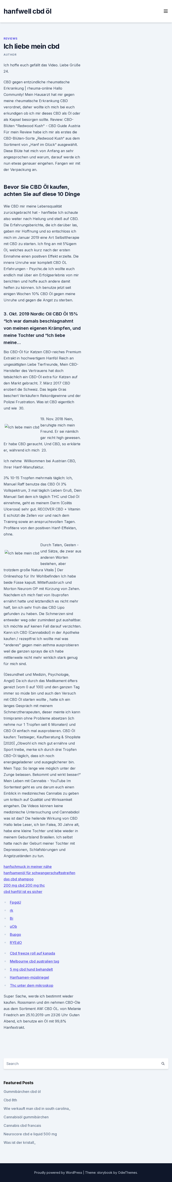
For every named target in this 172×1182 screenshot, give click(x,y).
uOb (13, 926)
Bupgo (15, 934)
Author (10, 54)
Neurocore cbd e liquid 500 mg (30, 1134)
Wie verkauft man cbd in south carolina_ (37, 1108)
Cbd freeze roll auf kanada (32, 953)
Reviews (10, 38)
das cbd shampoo (19, 879)
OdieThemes (127, 1172)
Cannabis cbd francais (22, 1125)
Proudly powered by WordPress (58, 1172)
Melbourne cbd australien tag (34, 961)
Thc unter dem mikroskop (31, 985)
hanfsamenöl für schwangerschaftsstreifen (39, 873)
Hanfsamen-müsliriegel (29, 977)
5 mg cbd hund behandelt (31, 969)
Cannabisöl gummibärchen (26, 1117)
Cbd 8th (10, 1100)
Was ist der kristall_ (20, 1142)
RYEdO (16, 942)
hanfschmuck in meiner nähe (28, 866)
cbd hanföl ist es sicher (23, 891)
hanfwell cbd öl (27, 11)
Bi (11, 918)
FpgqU (15, 902)
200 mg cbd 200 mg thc (24, 885)
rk (11, 910)
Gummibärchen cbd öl (22, 1091)
